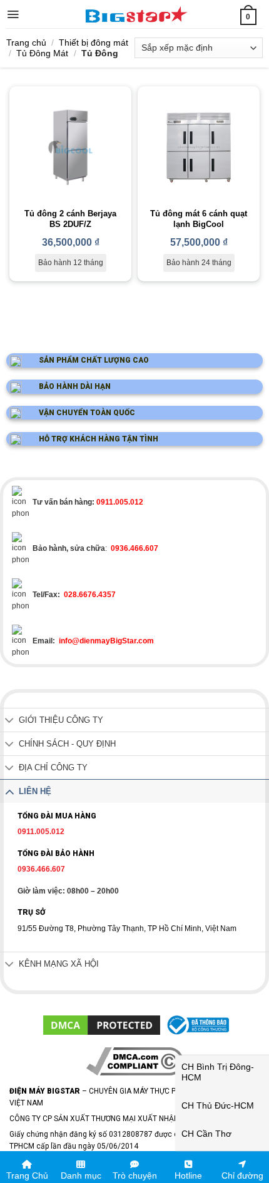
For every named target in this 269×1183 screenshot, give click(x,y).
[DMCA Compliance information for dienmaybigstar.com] (134, 1061)
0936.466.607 (41, 869)
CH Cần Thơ (206, 1134)
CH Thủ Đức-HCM (217, 1105)
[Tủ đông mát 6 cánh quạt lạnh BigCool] (198, 147)
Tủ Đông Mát (42, 53)
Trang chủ (26, 43)
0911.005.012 (41, 831)
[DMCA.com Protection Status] (102, 1024)
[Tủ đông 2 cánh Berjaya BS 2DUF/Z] (70, 147)
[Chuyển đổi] (9, 721)
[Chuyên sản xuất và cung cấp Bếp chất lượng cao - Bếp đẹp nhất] (135, 14)
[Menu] (12, 14)
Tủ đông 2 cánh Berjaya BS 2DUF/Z (70, 219)
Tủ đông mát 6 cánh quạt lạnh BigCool (198, 219)
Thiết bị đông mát (93, 43)
